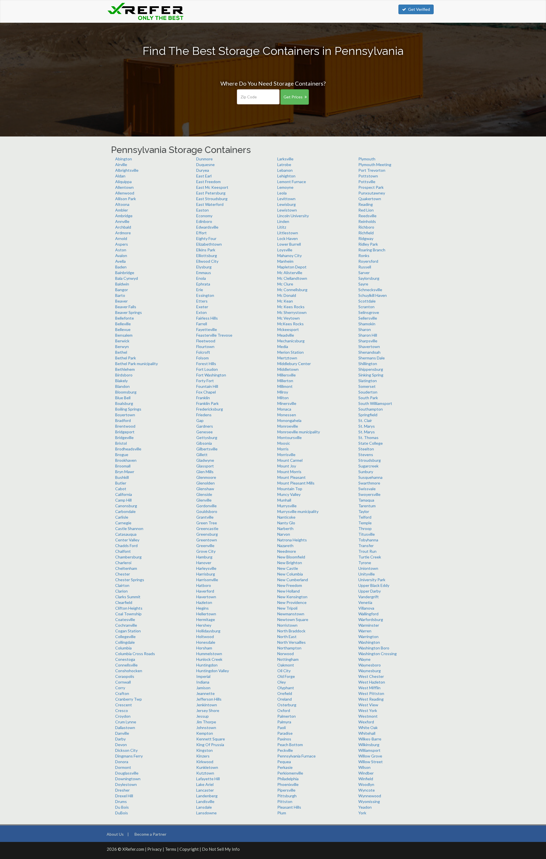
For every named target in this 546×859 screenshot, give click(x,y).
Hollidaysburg (208, 630)
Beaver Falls (125, 306)
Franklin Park (207, 403)
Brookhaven (125, 460)
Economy (204, 215)
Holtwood (205, 636)
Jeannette (205, 693)
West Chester (371, 676)
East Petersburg (211, 193)
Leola (282, 193)
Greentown (206, 539)
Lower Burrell (289, 244)
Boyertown (125, 414)
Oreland (284, 699)
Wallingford (368, 613)
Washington (369, 642)
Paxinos (284, 738)
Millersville (286, 374)
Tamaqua (366, 500)
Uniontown (368, 568)
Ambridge (124, 215)
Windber (366, 773)
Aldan (120, 175)
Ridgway (365, 238)
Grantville (205, 517)
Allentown (124, 187)
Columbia (123, 647)
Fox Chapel (206, 392)
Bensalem (124, 335)
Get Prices (293, 96)
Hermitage (205, 619)
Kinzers (203, 756)
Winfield (365, 778)
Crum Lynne (125, 721)
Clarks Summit (127, 596)
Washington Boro (373, 647)
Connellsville (126, 665)
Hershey (203, 625)
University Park (371, 579)
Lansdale (204, 807)
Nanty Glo (286, 522)
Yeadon (365, 807)
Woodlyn (366, 784)
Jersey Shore (207, 710)
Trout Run (367, 551)
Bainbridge (124, 272)
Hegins (202, 608)
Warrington (368, 636)
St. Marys (366, 426)
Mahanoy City (289, 255)
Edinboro (204, 221)
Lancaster (205, 790)
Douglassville (126, 773)
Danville (122, 733)
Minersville (286, 403)
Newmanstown (290, 613)
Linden (283, 221)
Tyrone (364, 562)
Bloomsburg (125, 392)
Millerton (285, 380)
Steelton (366, 448)
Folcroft (203, 352)
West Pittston (371, 693)
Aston (120, 249)
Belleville (123, 323)
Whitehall (366, 733)
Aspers (121, 244)
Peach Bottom (290, 744)
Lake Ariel (205, 784)
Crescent (123, 704)
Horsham (204, 647)
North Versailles (291, 642)
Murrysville (287, 505)
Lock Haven (287, 238)
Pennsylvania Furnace (296, 756)
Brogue (121, 454)
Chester (122, 574)
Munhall (284, 500)
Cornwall (123, 682)
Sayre (363, 283)
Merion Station (290, 352)
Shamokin (366, 323)
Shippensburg (370, 369)
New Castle (287, 568)
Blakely (121, 380)
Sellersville (367, 318)
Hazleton (204, 602)
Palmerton (286, 716)
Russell (364, 266)
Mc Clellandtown (292, 278)
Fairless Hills (207, 318)
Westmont (368, 716)
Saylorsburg (368, 278)
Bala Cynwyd (126, 278)
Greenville (205, 545)
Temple (365, 522)
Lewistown (287, 210)
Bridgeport (125, 431)
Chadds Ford (126, 545)
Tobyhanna (368, 539)
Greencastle (207, 528)
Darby (120, 738)
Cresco (121, 710)
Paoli (281, 727)
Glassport (205, 465)
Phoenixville (288, 784)
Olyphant (285, 687)
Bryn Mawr (124, 471)
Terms (170, 849)
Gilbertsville (207, 448)
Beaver (121, 301)
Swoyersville (369, 494)
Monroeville (287, 426)
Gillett (202, 454)
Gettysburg (206, 437)
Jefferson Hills (209, 699)
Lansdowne (206, 812)
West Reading (371, 699)
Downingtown (127, 778)
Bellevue (123, 329)
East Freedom (208, 181)
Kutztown (205, 773)
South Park (368, 397)
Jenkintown (206, 704)
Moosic (283, 443)
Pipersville (286, 790)
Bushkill (122, 477)
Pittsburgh (287, 795)
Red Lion (366, 210)
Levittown (286, 198)
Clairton (122, 585)
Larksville (285, 158)
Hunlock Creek (209, 659)
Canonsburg (126, 505)
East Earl (204, 175)
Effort (201, 232)
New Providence (292, 602)
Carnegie (123, 522)
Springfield (367, 414)
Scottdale (367, 301)
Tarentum (367, 505)
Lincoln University (293, 215)
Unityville (366, 574)
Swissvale (367, 488)
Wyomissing (369, 801)
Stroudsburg (369, 460)
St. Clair (365, 420)
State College (370, 443)
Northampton (289, 647)
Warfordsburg (370, 619)
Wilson (364, 767)
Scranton (366, 306)
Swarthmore (369, 483)
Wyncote (366, 790)
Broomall (123, 465)
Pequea (284, 761)
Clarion (121, 591)
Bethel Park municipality (136, 363)
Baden (121, 266)
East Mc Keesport (212, 187)
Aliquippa (123, 181)
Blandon (122, 386)
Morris (283, 448)
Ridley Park (368, 244)
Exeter (202, 306)
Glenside (204, 494)
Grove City (206, 551)
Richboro (366, 227)
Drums (121, 801)
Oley (281, 682)
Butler (120, 483)
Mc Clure (285, 283)
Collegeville (125, 636)
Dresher (122, 790)
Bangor (121, 289)
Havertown (206, 596)
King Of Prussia (210, 744)
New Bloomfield (291, 556)
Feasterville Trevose (214, 335)
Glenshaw (205, 488)
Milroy (282, 392)
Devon (121, 744)
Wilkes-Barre (369, 738)
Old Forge (286, 676)
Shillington (367, 363)
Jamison (203, 687)
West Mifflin (369, 687)
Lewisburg (286, 204)
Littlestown (287, 232)
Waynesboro (369, 665)
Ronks (363, 255)
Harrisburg (205, 574)
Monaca (284, 409)
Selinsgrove (368, 312)
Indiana (202, 682)
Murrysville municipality (297, 511)
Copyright (189, 849)
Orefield (284, 693)
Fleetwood (205, 340)
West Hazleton (371, 682)
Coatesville (125, 619)
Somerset (367, 386)
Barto (120, 295)
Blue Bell (123, 397)
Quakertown (369, 198)
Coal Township (128, 613)
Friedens (204, 414)
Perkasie (285, 767)
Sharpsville (367, 340)
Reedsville (367, 215)
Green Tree (206, 522)
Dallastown (125, 727)
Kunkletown (207, 767)
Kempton (204, 733)
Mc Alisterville (289, 272)
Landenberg (207, 795)
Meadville (285, 335)
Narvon (283, 534)
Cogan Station (128, 630)
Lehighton (286, 175)
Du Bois (122, 807)
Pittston (284, 801)
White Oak (368, 727)
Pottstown (368, 175)
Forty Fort (205, 380)
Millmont (285, 386)
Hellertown (206, 613)
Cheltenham (126, 568)
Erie (199, 289)
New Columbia (290, 574)
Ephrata (203, 283)
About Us (115, 834)
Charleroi (123, 562)
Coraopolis (124, 676)
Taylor (363, 511)
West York (367, 710)
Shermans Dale (371, 357)
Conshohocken (128, 670)
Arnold (121, 238)
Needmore (286, 551)
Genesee (204, 431)
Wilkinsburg (368, 744)
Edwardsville (207, 227)
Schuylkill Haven (372, 295)
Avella (120, 261)
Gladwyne (205, 460)
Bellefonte (124, 318)
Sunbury (365, 471)
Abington (123, 158)
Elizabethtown (209, 244)
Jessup (202, 716)
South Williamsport (375, 403)
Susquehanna (370, 477)
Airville (121, 164)
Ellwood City (207, 261)
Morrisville (286, 454)
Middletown (288, 369)
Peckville (285, 750)
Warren (364, 630)
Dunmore (204, 158)
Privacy (154, 849)
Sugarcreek (368, 465)
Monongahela (289, 420)
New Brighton (289, 562)
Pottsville (366, 181)
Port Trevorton (371, 170)
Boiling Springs (128, 409)
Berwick (122, 340)
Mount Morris (289, 471)
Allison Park (125, 198)
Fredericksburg (209, 409)
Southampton (370, 409)
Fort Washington (211, 374)
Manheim (285, 261)
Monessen (286, 414)
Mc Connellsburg (292, 289)
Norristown (287, 625)
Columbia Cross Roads (135, 653)
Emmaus (203, 272)
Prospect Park (371, 187)
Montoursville (289, 437)
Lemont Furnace (291, 181)
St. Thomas (368, 437)
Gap (200, 420)
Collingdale (125, 642)
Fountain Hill (207, 386)
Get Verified (419, 9)
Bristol (121, 443)
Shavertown (369, 346)
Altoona (122, 204)
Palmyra (284, 721)
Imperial (203, 676)
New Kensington (292, 596)
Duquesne (205, 164)
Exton (201, 312)
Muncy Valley (289, 494)
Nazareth (285, 545)
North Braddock (291, 630)
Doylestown (126, 784)
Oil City (284, 670)
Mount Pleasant (291, 477)
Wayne (364, 659)
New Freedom (289, 585)
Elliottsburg (206, 255)
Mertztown (287, 357)
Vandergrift (368, 596)
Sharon (364, 329)
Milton (283, 397)
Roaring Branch (371, 249)
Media (282, 346)
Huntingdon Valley (212, 670)
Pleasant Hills (289, 807)
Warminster (368, 625)
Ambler (121, 210)
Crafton (122, 693)
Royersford (368, 261)
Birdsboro (124, 374)
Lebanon (285, 170)
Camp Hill (123, 500)
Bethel (121, 352)
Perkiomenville (290, 773)
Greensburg (207, 534)
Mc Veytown (288, 318)
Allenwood (124, 193)
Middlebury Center (294, 363)
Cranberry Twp (128, 699)
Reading (365, 204)
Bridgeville (124, 437)
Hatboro (203, 585)
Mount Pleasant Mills (296, 483)
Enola (201, 278)
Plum (281, 812)
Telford (364, 517)
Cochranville (126, 625)
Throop (365, 528)
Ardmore (123, 232)
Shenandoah (369, 352)
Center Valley (127, 539)
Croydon (123, 716)
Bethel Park (125, 357)
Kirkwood (204, 761)
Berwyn (122, 346)
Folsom (202, 357)
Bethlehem (125, 369)
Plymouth (366, 158)
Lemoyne (285, 187)
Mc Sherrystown (292, 312)
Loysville (284, 249)
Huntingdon (207, 665)
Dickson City (126, 750)
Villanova (366, 608)
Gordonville (206, 505)
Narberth (285, 528)
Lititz (281, 227)
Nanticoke (286, 517)
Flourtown (205, 346)
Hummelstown (209, 653)
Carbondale (125, 511)
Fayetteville (206, 329)
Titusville (366, 534)
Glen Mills (205, 471)
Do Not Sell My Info (221, 849)
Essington (205, 295)
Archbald (123, 227)
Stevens (365, 454)
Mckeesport (288, 329)
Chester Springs (129, 579)
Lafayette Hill (208, 778)
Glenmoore (206, 477)
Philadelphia (288, 778)
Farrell (201, 323)
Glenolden (205, 483)
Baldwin (122, 283)
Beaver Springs (128, 312)
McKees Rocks (290, 323)
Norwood (285, 653)
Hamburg (204, 556)
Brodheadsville (128, 448)
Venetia (365, 602)
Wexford (366, 721)
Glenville (204, 500)
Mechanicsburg (291, 340)
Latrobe (284, 164)
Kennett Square (210, 738)
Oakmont (285, 665)
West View (368, 704)
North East (287, 636)
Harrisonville (207, 579)
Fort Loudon (207, 369)
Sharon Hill (367, 335)
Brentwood (125, 426)
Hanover (203, 562)
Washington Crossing (377, 653)
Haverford (205, 591)
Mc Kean (285, 301)
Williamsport (369, 750)
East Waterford (210, 204)
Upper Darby (369, 591)
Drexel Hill (124, 795)
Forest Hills (206, 363)
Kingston (204, 750)
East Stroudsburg (212, 198)
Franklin (203, 397)
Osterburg (286, 704)
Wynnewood (369, 795)
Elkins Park (205, 249)
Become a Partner (150, 834)
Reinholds (367, 221)
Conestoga (125, 659)
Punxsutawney (371, 193)
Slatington (367, 380)
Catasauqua (125, 534)
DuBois (121, 812)
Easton (202, 210)
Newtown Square (292, 619)
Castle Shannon (129, 528)
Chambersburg (128, 556)
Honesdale (205, 642)
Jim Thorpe (206, 721)
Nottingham (288, 659)
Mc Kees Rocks (291, 306)
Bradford (123, 420)
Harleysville (206, 568)
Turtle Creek (369, 556)
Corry (120, 687)
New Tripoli (287, 608)
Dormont (123, 767)
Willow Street (370, 761)
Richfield (366, 232)
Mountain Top (289, 488)
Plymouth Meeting (374, 164)
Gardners (204, 426)
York (362, 812)
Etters (202, 301)
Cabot (120, 488)
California (123, 494)
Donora (121, 761)
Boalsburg (124, 403)
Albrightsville (126, 170)
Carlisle (121, 517)
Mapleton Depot (292, 266)
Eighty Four (206, 238)
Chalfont (123, 551)
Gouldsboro (206, 511)
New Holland (288, 591)
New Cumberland (292, 579)
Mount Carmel (290, 460)
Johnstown (206, 727)
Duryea (202, 170)
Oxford (283, 710)
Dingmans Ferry (129, 756)
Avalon (121, 255)
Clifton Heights (128, 608)
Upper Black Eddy (373, 585)
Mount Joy (286, 465)
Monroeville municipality (298, 431)
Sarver (364, 272)
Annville (122, 221)
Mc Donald (286, 295)
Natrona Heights (292, 539)
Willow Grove (370, 756)
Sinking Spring (370, 374)
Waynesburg (369, 670)
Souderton (367, 392)
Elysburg (204, 266)
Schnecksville (370, 289)
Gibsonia (204, 443)
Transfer (366, 545)
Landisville (205, 801)
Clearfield (123, 602)
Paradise (285, 733)
